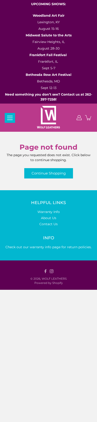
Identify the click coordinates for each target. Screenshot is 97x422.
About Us (48, 218)
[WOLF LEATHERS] (48, 117)
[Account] (79, 117)
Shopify (57, 283)
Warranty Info (48, 212)
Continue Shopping (49, 173)
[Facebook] (45, 271)
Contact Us (48, 224)
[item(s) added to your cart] (88, 117)
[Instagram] (51, 271)
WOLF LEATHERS (54, 278)
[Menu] (10, 118)
